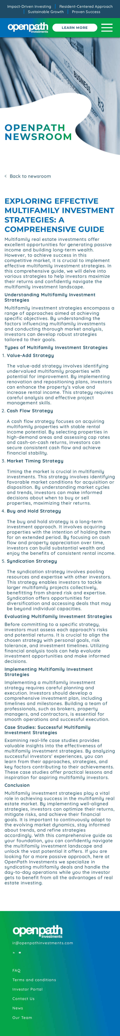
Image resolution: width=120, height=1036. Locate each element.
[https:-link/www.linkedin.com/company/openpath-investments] (15, 949)
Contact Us (23, 998)
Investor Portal (27, 989)
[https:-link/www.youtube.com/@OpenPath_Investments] (21, 949)
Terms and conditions (34, 979)
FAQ (16, 970)
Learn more (75, 28)
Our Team (22, 1017)
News (17, 1008)
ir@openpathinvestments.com (42, 942)
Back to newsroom (30, 176)
